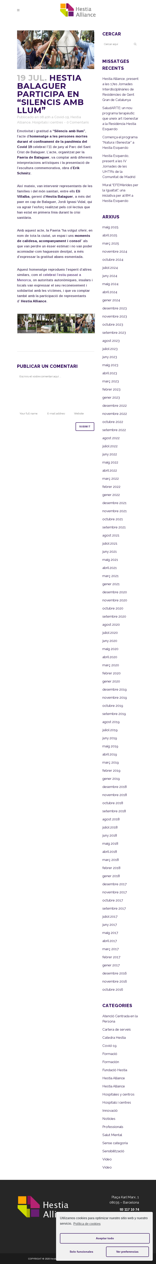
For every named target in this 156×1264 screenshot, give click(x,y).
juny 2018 (109, 835)
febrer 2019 (111, 770)
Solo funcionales (81, 1251)
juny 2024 (109, 276)
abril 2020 (109, 657)
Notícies (108, 1119)
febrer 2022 (111, 487)
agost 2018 (111, 819)
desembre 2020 (114, 592)
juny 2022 (109, 454)
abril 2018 (109, 852)
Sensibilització (113, 1151)
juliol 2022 (110, 446)
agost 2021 (110, 535)
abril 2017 (109, 941)
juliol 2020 (110, 633)
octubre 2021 (112, 519)
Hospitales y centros (118, 1094)
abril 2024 (109, 292)
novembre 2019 (114, 697)
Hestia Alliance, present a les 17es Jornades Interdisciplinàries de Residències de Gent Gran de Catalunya (120, 89)
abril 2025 (109, 235)
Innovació (110, 1110)
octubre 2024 (112, 260)
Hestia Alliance (113, 1078)
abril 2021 (109, 568)
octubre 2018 (112, 803)
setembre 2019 (114, 714)
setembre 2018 (114, 811)
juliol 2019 (110, 730)
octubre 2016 (112, 989)
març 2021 (110, 576)
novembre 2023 (114, 316)
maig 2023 (110, 365)
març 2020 (110, 665)
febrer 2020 (111, 673)
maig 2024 (110, 284)
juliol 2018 (110, 827)
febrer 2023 (111, 389)
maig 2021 (110, 560)
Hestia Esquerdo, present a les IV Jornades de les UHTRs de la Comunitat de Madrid (118, 166)
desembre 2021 (114, 503)
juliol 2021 (109, 543)
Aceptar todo (105, 1238)
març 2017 (110, 949)
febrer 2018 (111, 868)
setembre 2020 (114, 616)
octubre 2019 (112, 706)
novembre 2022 (114, 414)
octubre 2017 (112, 900)
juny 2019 (109, 738)
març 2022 (110, 478)
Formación (110, 1062)
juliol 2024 (110, 268)
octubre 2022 (112, 422)
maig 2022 (110, 462)
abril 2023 (109, 373)
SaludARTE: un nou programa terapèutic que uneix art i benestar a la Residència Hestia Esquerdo (120, 118)
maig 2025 (110, 227)
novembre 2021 (114, 511)
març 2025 (110, 243)
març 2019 (110, 762)
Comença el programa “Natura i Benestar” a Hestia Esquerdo (120, 142)
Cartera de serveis (116, 1029)
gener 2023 (111, 397)
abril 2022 (109, 470)
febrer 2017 (111, 957)
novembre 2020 (114, 600)
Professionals (112, 1127)
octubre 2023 (112, 324)
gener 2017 (111, 965)
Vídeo (107, 1159)
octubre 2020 (112, 608)
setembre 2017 (114, 908)
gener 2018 (111, 876)
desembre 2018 (114, 787)
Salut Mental (112, 1135)
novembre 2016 (114, 981)
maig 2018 (110, 843)
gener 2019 (111, 779)
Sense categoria (115, 1143)
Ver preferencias (127, 1251)
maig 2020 (110, 649)
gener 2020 (111, 681)
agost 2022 (111, 438)
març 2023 (110, 381)
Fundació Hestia (114, 1070)
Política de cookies (87, 1223)
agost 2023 (111, 341)
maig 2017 (110, 933)
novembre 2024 (114, 251)
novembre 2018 (114, 795)
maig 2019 (110, 746)
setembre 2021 (114, 527)
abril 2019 (109, 754)
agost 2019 (111, 722)
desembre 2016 (114, 973)
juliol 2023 (110, 349)
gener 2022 (111, 495)
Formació (109, 1054)
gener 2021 (111, 584)
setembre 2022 (114, 430)
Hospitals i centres (47, 122)
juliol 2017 (109, 916)
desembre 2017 (114, 884)
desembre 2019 (114, 689)
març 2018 (110, 860)
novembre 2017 (114, 892)
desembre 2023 (114, 308)
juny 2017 (109, 925)
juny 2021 (109, 551)
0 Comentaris (78, 122)
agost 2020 (111, 624)
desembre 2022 (114, 405)
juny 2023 (109, 357)
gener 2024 (111, 300)
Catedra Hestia (114, 1037)
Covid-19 (61, 117)
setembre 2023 (114, 332)
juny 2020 (109, 641)
